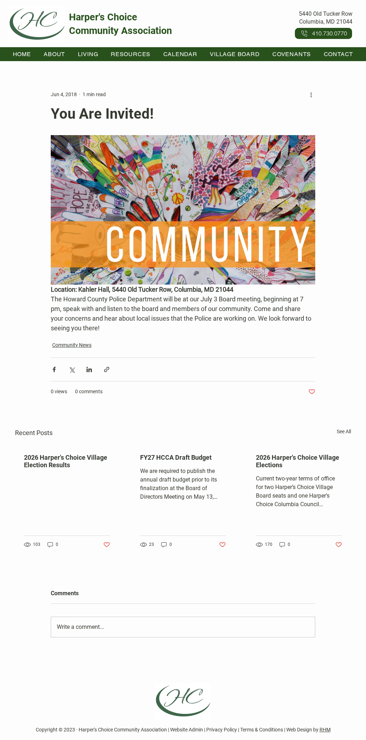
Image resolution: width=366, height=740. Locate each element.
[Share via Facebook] (54, 369)
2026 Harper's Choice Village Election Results (65, 461)
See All (344, 431)
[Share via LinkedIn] (89, 369)
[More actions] (311, 94)
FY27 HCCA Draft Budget (176, 457)
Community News (72, 345)
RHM (325, 729)
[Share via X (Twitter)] (71, 369)
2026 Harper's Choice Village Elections (297, 461)
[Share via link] (106, 369)
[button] (54, 54)
